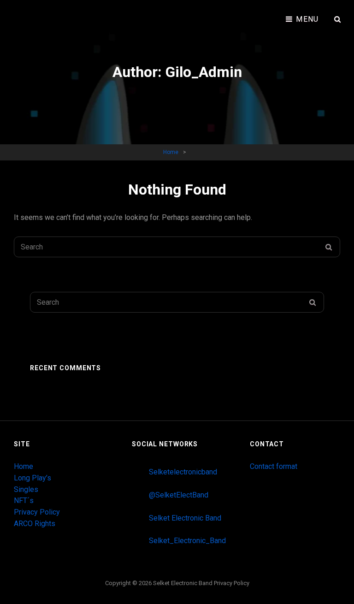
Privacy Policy (37, 512)
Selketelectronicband (183, 472)
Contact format (273, 466)
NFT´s (24, 500)
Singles (26, 489)
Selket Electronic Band (185, 518)
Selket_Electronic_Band (187, 540)
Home (170, 152)
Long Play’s (32, 478)
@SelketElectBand (178, 495)
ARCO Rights (34, 523)
